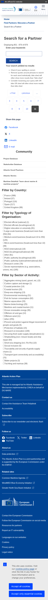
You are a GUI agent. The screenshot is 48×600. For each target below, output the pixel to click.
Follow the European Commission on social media (24, 520)
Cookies (5, 542)
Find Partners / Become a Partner (19, 23)
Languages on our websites (14, 537)
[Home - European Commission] (20, 501)
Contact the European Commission (17, 515)
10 (27, 109)
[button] (35, 7)
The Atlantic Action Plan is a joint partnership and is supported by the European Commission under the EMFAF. (23, 462)
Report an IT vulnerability (13, 530)
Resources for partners (12, 525)
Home (6, 19)
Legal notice (7, 552)
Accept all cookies (20, 586)
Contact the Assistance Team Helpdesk (19, 404)
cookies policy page (25, 569)
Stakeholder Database (12, 164)
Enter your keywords (15, 48)
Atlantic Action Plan (11, 376)
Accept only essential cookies (26, 593)
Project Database (10, 159)
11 (35, 109)
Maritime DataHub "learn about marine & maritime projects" (20, 182)
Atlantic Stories (9, 176)
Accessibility (7, 408)
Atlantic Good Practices (13, 170)
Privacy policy (8, 547)
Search (13, 61)
